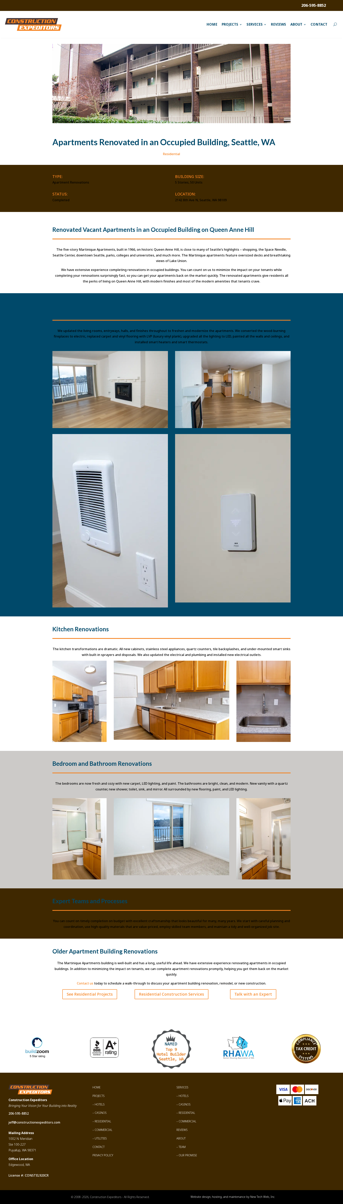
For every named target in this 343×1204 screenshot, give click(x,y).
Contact (319, 24)
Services (255, 24)
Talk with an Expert (253, 994)
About (296, 24)
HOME (96, 1087)
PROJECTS (98, 1096)
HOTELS (100, 1104)
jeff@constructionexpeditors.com (34, 1122)
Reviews (278, 24)
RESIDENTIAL (103, 1121)
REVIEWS (182, 1130)
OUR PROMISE (188, 1155)
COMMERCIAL (103, 1130)
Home (211, 24)
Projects (230, 24)
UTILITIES (101, 1138)
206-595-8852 (313, 5)
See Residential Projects (90, 994)
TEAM (182, 1147)
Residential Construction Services (171, 994)
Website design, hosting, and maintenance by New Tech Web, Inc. (233, 1197)
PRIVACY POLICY (102, 1155)
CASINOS (101, 1113)
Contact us (85, 983)
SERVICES (182, 1087)
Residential (171, 154)
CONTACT (98, 1147)
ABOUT (181, 1138)
